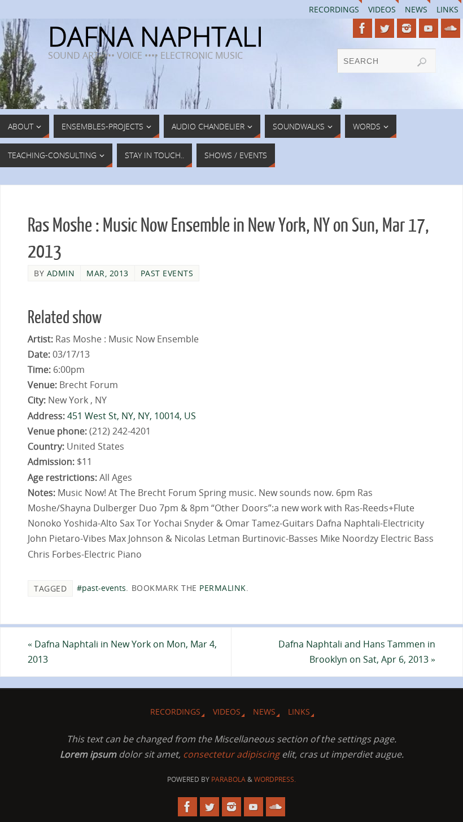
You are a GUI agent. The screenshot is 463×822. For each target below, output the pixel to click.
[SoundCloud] (450, 28)
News (416, 9)
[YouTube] (428, 28)
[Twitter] (384, 28)
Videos (382, 9)
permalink (222, 587)
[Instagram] (406, 28)
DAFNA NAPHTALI (155, 36)
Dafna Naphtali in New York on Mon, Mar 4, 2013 (122, 652)
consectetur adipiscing (231, 754)
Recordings (334, 9)
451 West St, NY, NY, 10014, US (131, 416)
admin (61, 273)
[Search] (421, 62)
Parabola (228, 779)
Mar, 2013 (107, 273)
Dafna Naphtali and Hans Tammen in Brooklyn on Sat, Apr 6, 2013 (356, 652)
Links (447, 9)
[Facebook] (362, 28)
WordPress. (275, 779)
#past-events (101, 587)
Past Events (167, 273)
